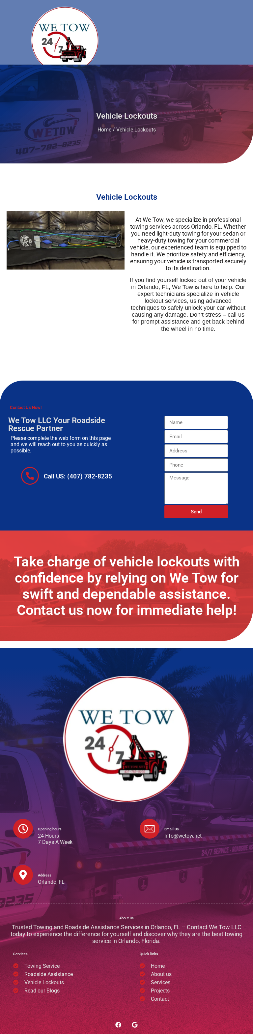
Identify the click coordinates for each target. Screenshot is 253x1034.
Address (44, 875)
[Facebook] (118, 1025)
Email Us (171, 829)
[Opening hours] (23, 829)
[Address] (23, 875)
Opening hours (50, 829)
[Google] (135, 1025)
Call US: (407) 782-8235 (78, 476)
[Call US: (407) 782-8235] (30, 476)
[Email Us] (149, 829)
